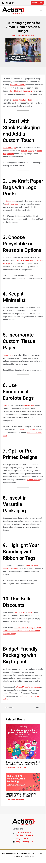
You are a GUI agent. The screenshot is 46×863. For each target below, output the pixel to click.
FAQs (34, 853)
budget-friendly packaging (23, 100)
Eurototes (6, 405)
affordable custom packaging (28, 687)
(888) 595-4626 (22, 839)
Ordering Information (26, 856)
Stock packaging (9, 148)
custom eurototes (27, 430)
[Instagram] (13, 3)
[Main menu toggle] (41, 10)
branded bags (20, 612)
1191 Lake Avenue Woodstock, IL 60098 (24, 834)
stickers (24, 151)
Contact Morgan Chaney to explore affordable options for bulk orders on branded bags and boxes (22, 631)
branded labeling (33, 480)
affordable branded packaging (20, 91)
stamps (31, 151)
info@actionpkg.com (24, 842)
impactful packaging (18, 85)
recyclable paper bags (25, 260)
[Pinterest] (10, 3)
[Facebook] (3, 3)
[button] (37, 3)
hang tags (14, 568)
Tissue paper (8, 355)
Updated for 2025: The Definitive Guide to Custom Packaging (21, 795)
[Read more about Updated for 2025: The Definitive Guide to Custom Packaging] (23, 782)
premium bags (29, 405)
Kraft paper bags (9, 201)
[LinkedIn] (7, 3)
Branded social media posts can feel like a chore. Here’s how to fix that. (23, 763)
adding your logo (11, 204)
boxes (30, 612)
